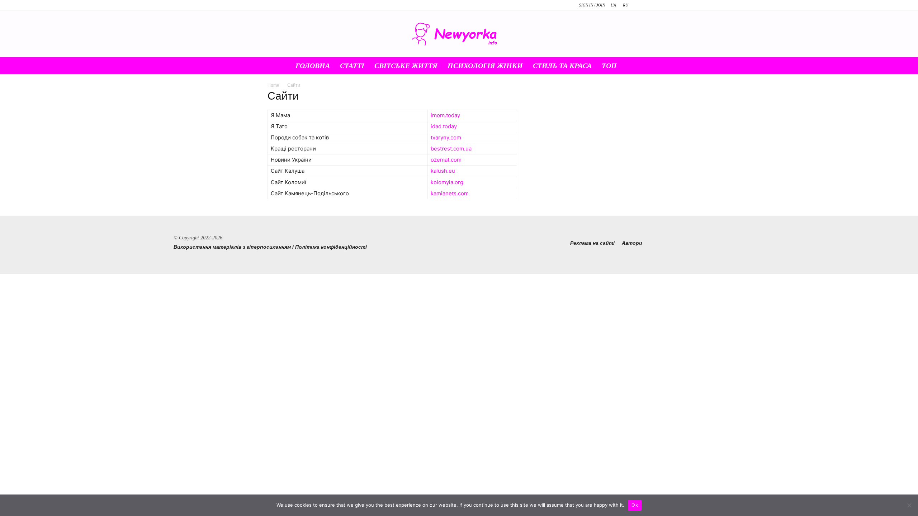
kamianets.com (450, 193)
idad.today (444, 126)
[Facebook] (645, 5)
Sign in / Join (592, 5)
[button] (641, 66)
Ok (634, 505)
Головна (312, 66)
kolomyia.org (447, 182)
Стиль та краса (562, 66)
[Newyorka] (459, 34)
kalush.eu (443, 170)
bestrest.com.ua (451, 148)
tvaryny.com (446, 137)
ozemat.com (446, 159)
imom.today (445, 115)
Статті (352, 66)
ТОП (609, 66)
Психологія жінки (485, 66)
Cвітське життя (405, 66)
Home (273, 85)
